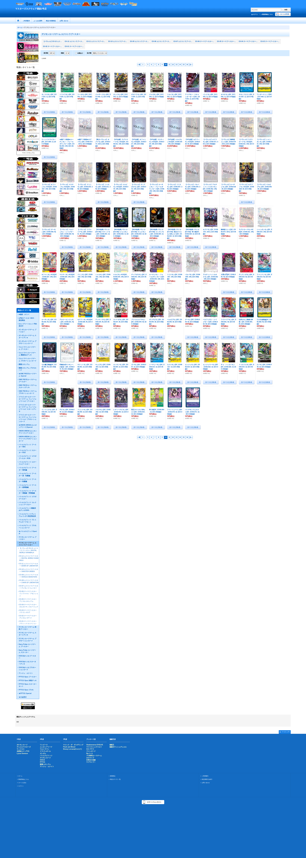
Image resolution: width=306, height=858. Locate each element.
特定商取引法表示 (207, 779)
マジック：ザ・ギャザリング (73, 745)
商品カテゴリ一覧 (115, 779)
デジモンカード (45, 758)
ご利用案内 (205, 776)
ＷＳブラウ (90, 749)
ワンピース (44, 745)
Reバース (89, 753)
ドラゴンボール (45, 751)
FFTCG (42, 762)
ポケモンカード (22, 745)
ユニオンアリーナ (46, 747)
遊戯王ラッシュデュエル (118, 747)
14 (180, 64)
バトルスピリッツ (46, 755)
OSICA (42, 760)
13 (176, 64)
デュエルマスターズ (24, 747)
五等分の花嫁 (91, 760)
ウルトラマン (44, 749)
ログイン (255, 14)
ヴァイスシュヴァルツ (94, 747)
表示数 (46, 53)
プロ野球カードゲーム (94, 755)
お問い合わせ (206, 782)
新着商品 (112, 776)
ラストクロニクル (28, 153)
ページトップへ (286, 731)
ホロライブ (90, 758)
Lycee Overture (22, 753)
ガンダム (43, 753)
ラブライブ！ (91, 762)
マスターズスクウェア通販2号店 (31, 9)
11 (169, 64)
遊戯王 (111, 745)
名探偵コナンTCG (23, 751)
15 (183, 64)
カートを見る (22, 782)
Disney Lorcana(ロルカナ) (72, 749)
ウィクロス (21, 749)
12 (173, 64)
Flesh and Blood (69, 747)
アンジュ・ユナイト (47, 766)
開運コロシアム (45, 764)
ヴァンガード (91, 751)
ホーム (20, 776)
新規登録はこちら (267, 14)
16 (187, 64)
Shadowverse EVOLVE (94, 745)
